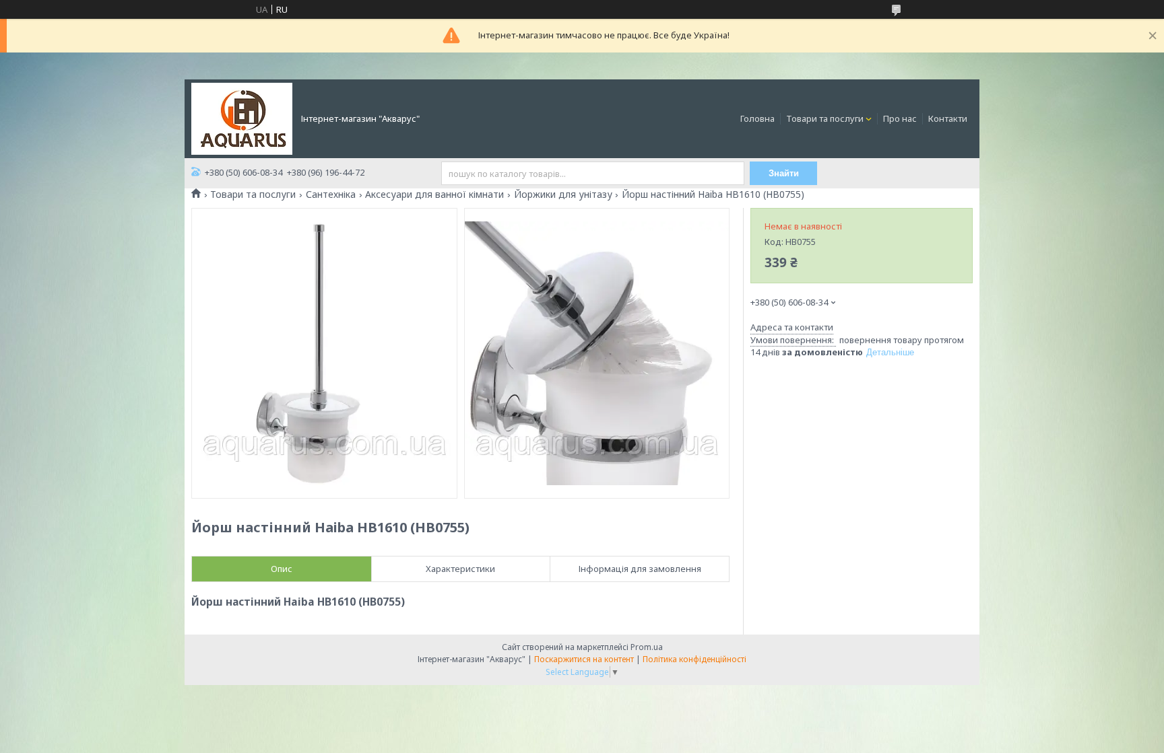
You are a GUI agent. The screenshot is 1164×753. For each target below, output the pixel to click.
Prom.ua (646, 647)
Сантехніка (331, 194)
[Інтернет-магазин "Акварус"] (241, 118)
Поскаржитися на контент (584, 659)
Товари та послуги (825, 118)
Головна (757, 118)
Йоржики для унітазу (563, 194)
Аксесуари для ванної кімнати (434, 194)
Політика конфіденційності (694, 659)
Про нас (900, 118)
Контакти (947, 118)
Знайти (784, 173)
